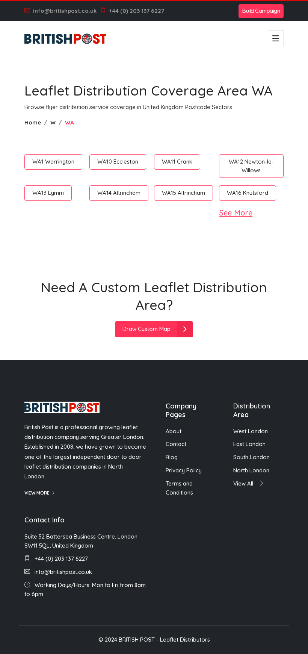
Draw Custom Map (146, 328)
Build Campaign (261, 10)
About (173, 431)
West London (250, 431)
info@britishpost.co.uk (65, 10)
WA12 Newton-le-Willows (251, 166)
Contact (176, 444)
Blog (172, 457)
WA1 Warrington (53, 161)
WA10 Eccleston (117, 161)
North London (251, 470)
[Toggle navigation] (276, 38)
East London (249, 444)
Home (32, 122)
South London (251, 457)
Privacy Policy (184, 470)
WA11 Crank (177, 161)
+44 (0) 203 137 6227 (136, 10)
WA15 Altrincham (183, 192)
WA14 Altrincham (118, 192)
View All (244, 483)
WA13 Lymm (48, 192)
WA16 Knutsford (247, 192)
